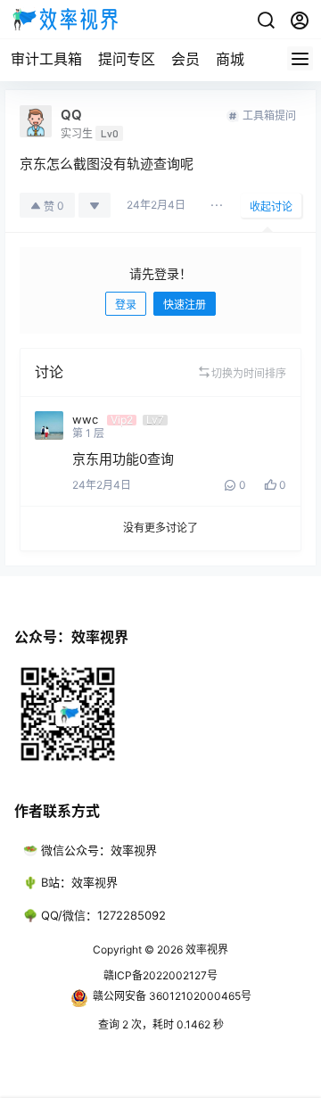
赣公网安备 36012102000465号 (172, 996)
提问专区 (126, 59)
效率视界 (205, 949)
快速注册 (184, 304)
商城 (230, 59)
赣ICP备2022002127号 (160, 975)
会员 (185, 59)
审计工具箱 (46, 59)
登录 (125, 304)
